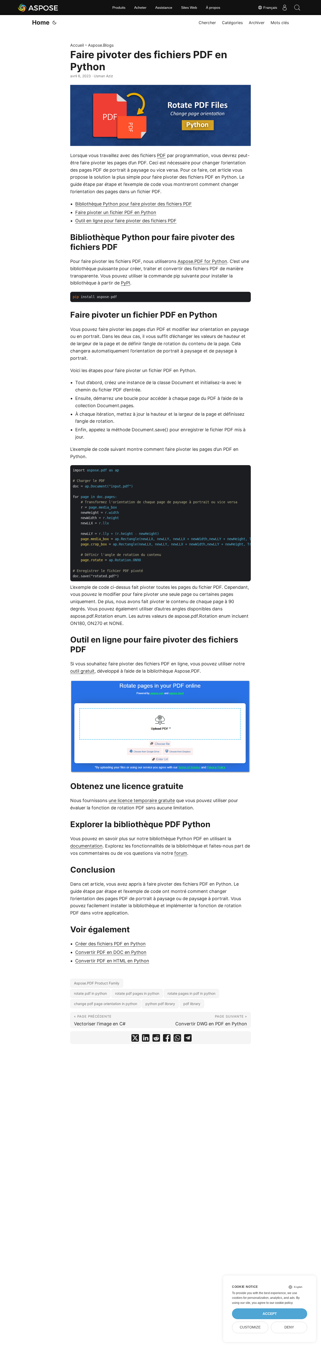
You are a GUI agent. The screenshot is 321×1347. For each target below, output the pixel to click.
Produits (118, 8)
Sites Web (189, 8)
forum (180, 853)
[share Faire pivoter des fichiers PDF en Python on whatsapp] (177, 1039)
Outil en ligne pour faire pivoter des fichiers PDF (126, 220)
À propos (213, 8)
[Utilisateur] (284, 7)
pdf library (191, 1004)
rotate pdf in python (90, 993)
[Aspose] (38, 7)
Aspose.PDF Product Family (96, 983)
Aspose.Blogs (101, 45)
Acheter (140, 8)
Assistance (163, 8)
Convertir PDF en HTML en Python (112, 960)
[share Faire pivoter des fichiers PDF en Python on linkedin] (145, 1039)
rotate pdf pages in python (137, 993)
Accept (270, 1314)
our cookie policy (281, 1303)
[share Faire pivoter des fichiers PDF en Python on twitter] (135, 1039)
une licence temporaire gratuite (142, 800)
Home (40, 22)
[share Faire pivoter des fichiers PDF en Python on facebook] (167, 1039)
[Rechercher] (297, 7)
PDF (161, 155)
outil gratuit (82, 671)
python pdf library (160, 1004)
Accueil (77, 45)
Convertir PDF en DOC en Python (110, 952)
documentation (86, 845)
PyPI (125, 283)
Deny (289, 1327)
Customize (250, 1327)
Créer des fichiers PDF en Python (110, 943)
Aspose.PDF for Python (202, 261)
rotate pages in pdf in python (191, 993)
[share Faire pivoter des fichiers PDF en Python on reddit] (156, 1039)
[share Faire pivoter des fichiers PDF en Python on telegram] (188, 1039)
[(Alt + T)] (54, 22)
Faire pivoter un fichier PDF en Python (115, 212)
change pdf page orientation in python (105, 1004)
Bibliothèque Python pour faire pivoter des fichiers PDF (133, 203)
